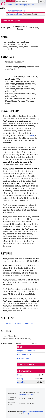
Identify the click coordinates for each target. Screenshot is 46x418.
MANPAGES (11, 1)
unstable (11, 14)
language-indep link (26, 351)
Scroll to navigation (11, 21)
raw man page (23, 358)
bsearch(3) (29, 323)
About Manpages (22, 4)
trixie (19, 375)
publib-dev (19, 14)
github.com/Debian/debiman (33, 412)
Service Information (16, 11)
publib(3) (7, 323)
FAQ (33, 4)
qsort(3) (31, 135)
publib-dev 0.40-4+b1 (26, 395)
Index (9, 4)
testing (20, 378)
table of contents (26, 364)
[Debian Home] (3, 5)
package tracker (24, 354)
